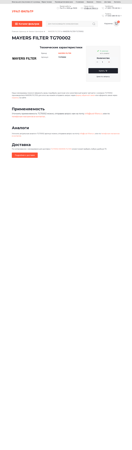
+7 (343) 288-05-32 (112, 16)
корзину (15, 98)
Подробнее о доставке (25, 155)
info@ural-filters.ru (91, 8)
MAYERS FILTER (64, 53)
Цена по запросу (103, 76)
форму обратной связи (85, 95)
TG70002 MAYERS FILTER (61, 149)
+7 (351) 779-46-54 (112, 8)
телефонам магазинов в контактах (28, 116)
